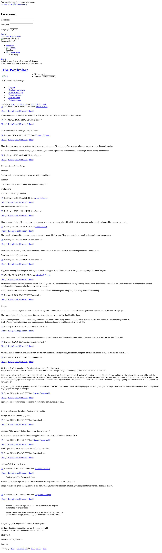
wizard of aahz (41, 107)
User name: (5, 20)
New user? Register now (11, 36)
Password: (5, 25)
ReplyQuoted (14, 111)
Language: (5, 29)
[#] (2, 107)
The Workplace (15, 70)
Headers (24, 111)
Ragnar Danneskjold (41, 393)
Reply (4, 111)
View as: (37, 76)
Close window (7, 4)
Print (31, 111)
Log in (3, 34)
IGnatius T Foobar (42, 135)
